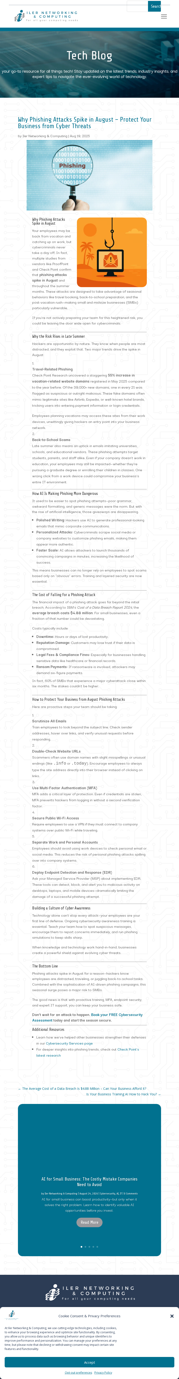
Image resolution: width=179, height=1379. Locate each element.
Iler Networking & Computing (45, 135)
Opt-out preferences (78, 1373)
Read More (89, 1222)
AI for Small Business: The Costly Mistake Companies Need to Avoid (89, 1181)
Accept (89, 1362)
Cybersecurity (107, 1193)
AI (118, 1193)
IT (121, 1193)
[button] (172, 1316)
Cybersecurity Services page (69, 1043)
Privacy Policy (103, 1373)
